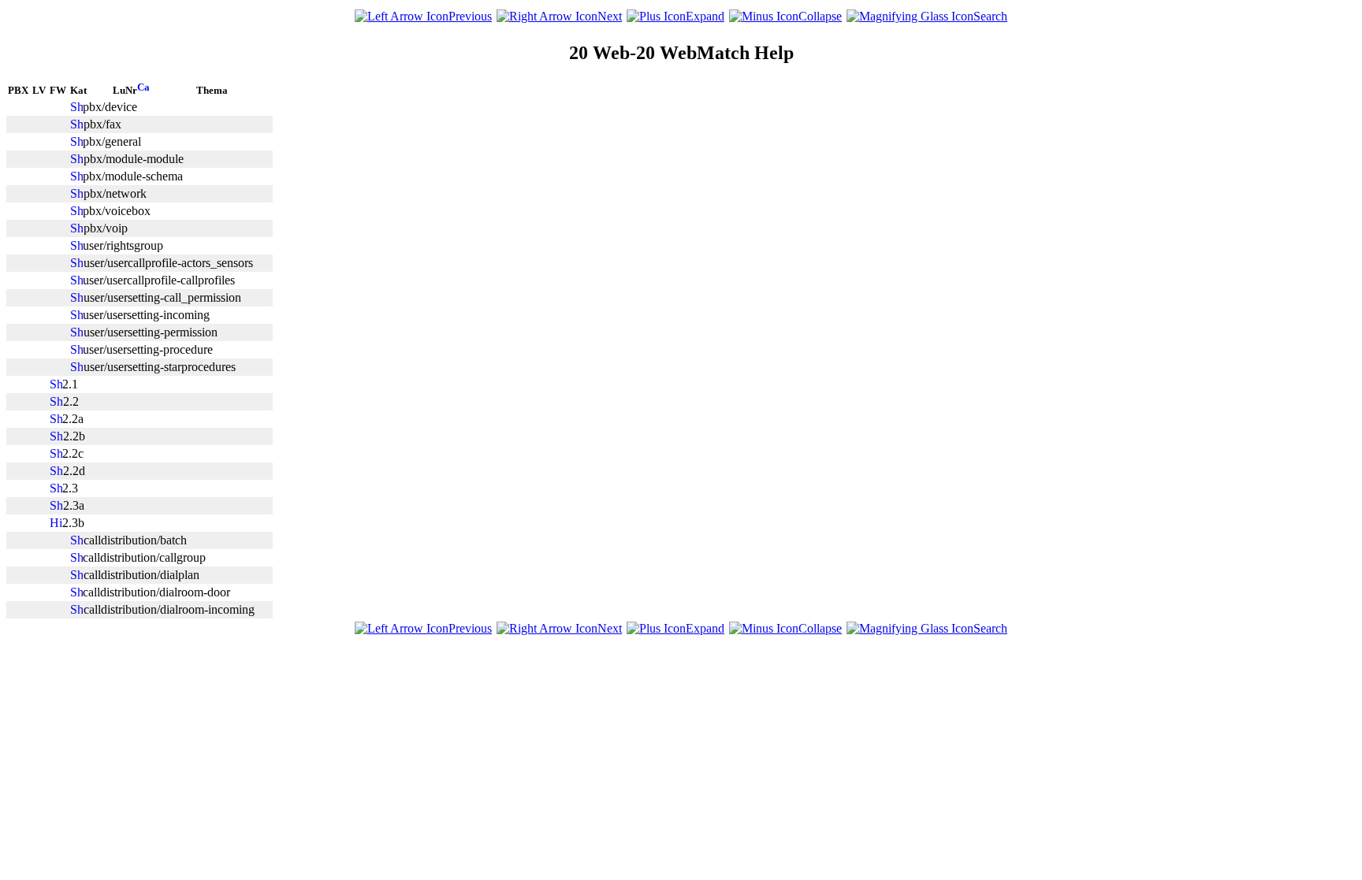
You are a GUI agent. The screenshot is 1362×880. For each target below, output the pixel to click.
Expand (705, 16)
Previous (470, 16)
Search (990, 16)
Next (609, 16)
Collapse (820, 16)
